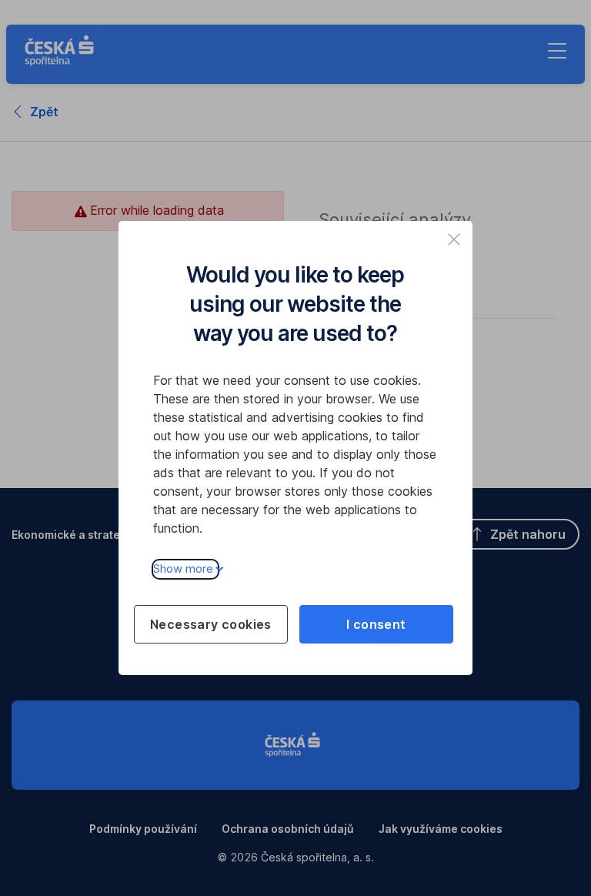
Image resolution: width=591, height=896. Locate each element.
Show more (183, 568)
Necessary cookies (211, 624)
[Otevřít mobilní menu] (557, 51)
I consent (376, 624)
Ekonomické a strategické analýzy (103, 534)
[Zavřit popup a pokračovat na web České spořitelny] (454, 239)
